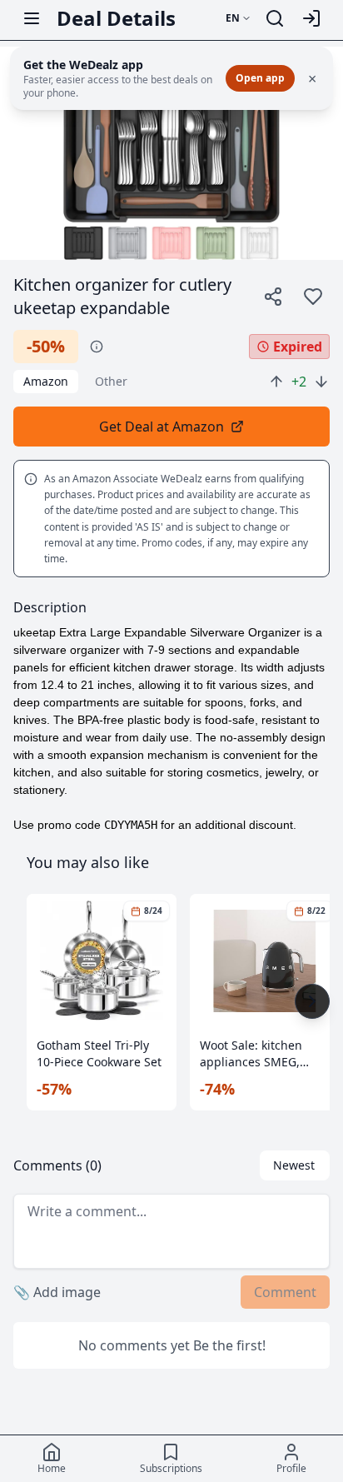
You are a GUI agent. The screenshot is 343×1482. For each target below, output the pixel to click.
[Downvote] (321, 381)
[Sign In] (311, 18)
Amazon (45, 381)
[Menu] (31, 18)
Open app (260, 78)
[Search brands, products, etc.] (274, 18)
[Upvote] (276, 381)
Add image (57, 1292)
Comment (285, 1292)
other (111, 381)
